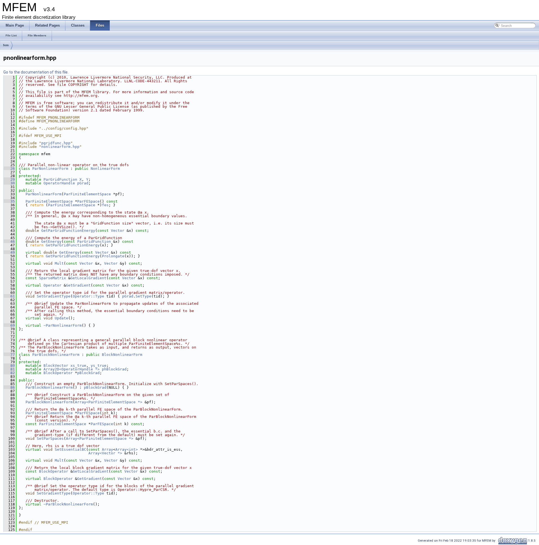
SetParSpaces (50, 438)
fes (105, 205)
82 (9, 373)
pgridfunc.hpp (55, 143)
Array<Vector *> (105, 453)
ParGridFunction (60, 179)
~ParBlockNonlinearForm (68, 504)
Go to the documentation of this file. (35, 72)
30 (9, 183)
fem (6, 45)
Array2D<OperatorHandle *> (72, 369)
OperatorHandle (59, 183)
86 (9, 387)
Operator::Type (88, 296)
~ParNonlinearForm (63, 325)
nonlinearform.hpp (60, 147)
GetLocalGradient (88, 278)
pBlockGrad (88, 373)
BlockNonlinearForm (122, 354)
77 (9, 354)
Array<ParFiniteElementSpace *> (108, 402)
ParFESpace (88, 201)
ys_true (98, 365)
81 (9, 369)
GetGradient (78, 285)
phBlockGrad (114, 369)
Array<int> (126, 449)
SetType (143, 296)
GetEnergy (51, 241)
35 (9, 201)
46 (9, 241)
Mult (59, 263)
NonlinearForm (105, 168)
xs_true (78, 365)
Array (107, 449)
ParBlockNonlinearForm (55, 354)
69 (9, 325)
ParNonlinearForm (50, 168)
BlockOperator (58, 373)
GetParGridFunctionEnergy (68, 230)
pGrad (82, 183)
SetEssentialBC (70, 449)
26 (9, 168)
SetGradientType (53, 296)
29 (9, 179)
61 (9, 296)
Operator (52, 285)
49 (9, 252)
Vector (117, 230)
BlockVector (56, 365)
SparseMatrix (52, 278)
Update (61, 318)
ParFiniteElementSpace (87, 194)
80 (9, 365)
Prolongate (113, 256)
